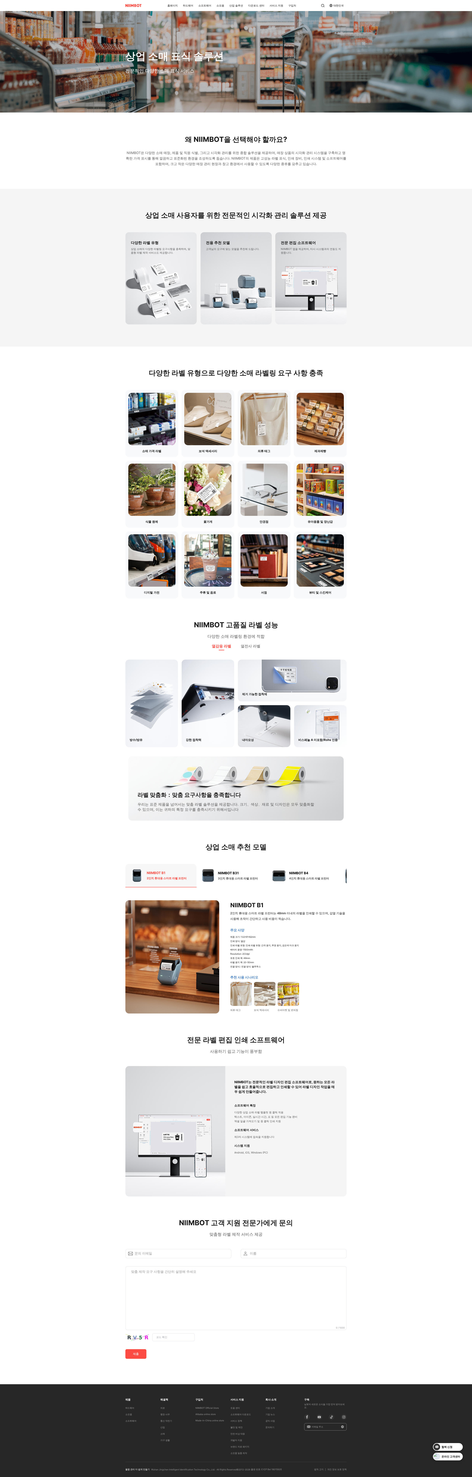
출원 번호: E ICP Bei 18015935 (266, 1469)
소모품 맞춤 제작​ (238, 1453)
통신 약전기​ (166, 1420)
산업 (162, 1427)
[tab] (221, 646)
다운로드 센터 (256, 5)
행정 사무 (165, 1414)
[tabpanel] (236, 698)
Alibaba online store (205, 1414)
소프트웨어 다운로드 (240, 1414)
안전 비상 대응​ (237, 1433)
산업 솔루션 (236, 5)
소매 (162, 1433)
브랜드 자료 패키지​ (239, 1446)
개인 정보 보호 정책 (337, 1469)
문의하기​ (270, 1427)
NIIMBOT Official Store (207, 1408)
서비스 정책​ (236, 1420)
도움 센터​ (235, 1408)
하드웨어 (188, 5)
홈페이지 (172, 5)
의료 (162, 1408)
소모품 (220, 5)
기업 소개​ (270, 1408)
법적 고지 (319, 1469)
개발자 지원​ (236, 1440)
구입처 (292, 5)
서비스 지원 (276, 5)
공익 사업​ (270, 1420)
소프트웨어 (204, 5)
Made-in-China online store (209, 1420)
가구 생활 (165, 1440)
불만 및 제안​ (236, 1427)
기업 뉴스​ (270, 1414)
